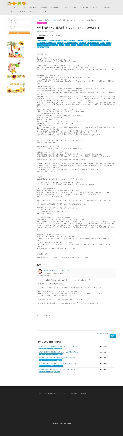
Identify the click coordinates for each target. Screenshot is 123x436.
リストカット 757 (44, 366)
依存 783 (54, 42)
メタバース (42, 11)
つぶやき (22, 7)
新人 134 (72, 40)
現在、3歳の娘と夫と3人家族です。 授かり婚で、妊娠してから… (59, 364)
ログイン (96, 7)
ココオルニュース (40, 393)
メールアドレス (13, 20)
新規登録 (107, 7)
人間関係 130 (101, 45)
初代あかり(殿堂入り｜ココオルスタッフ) (58, 270)
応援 (60, 273)
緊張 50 (62, 45)
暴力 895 (79, 40)
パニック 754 (43, 354)
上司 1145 (55, 40)
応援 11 (59, 35)
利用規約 (50, 393)
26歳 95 (97, 42)
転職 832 (40, 42)
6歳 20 (68, 45)
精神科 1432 (43, 360)
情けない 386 (75, 42)
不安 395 (93, 45)
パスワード (12, 26)
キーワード (84, 7)
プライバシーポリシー (62, 393)
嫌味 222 (47, 42)
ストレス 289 (41, 45)
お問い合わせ (84, 393)
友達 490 (49, 45)
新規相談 (44, 7)
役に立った (48, 273)
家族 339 (108, 45)
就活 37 (87, 45)
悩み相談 (33, 7)
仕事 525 (80, 45)
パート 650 (83, 42)
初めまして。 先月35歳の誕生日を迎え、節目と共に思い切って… (59, 346)
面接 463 (90, 42)
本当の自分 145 (105, 40)
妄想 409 (49, 40)
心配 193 (40, 47)
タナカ (39, 31)
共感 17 (52, 35)
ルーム (32, 11)
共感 (55, 273)
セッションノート (70, 7)
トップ (13, 7)
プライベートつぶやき (18, 11)
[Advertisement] (61, 409)
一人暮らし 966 (64, 40)
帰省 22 (109, 42)
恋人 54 (74, 45)
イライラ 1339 (95, 40)
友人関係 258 (41, 40)
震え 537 (60, 42)
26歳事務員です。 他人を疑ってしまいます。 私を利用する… (57, 369)
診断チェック (55, 7)
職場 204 (55, 45)
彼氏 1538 (42, 348)
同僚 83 (103, 42)
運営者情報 (74, 393)
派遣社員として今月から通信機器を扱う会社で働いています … (58, 358)
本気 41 (46, 47)
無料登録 (100, 333)
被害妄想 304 (87, 40)
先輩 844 (67, 42)
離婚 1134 (53, 366)
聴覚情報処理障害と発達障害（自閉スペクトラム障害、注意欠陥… (59, 352)
